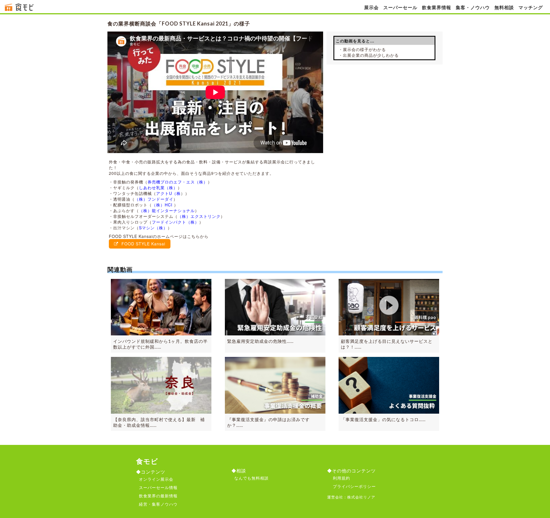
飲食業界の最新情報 (158, 496)
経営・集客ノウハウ (158, 504)
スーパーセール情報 (158, 487)
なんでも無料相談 (251, 478)
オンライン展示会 (156, 479)
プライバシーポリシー (354, 486)
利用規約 (341, 478)
